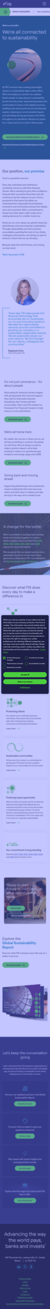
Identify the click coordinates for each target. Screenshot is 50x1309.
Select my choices (25, 682)
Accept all (25, 675)
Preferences (25, 687)
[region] (25, 654)
